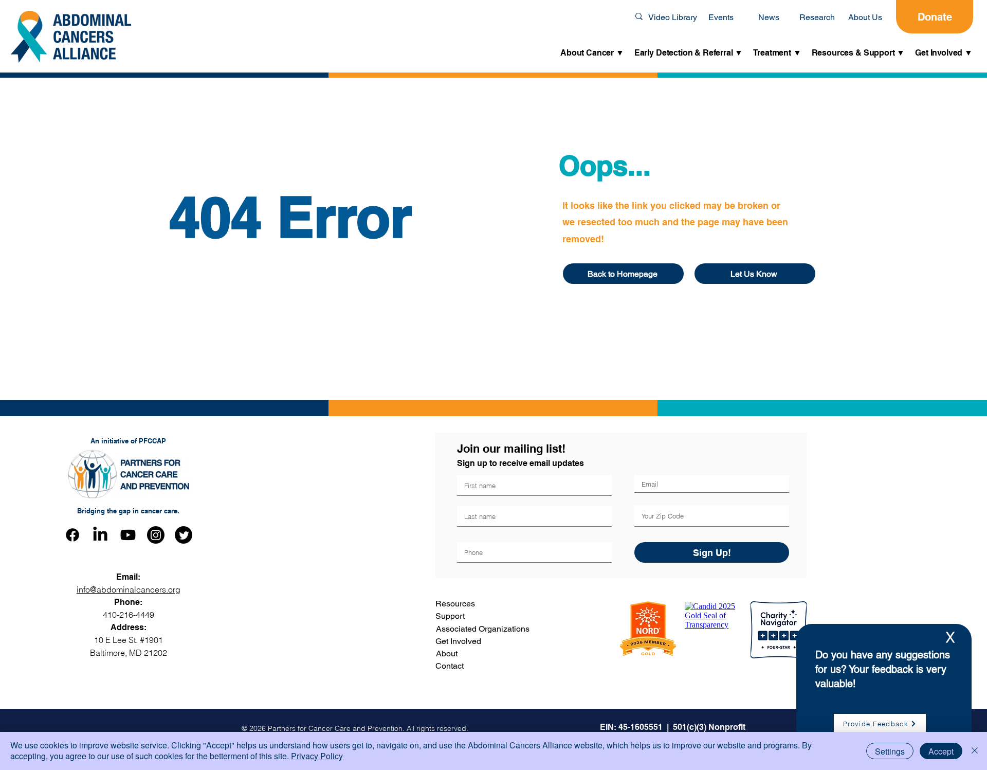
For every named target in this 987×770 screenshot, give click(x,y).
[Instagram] (155, 535)
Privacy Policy (317, 756)
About (447, 653)
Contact (449, 666)
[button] (592, 53)
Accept (941, 751)
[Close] (974, 751)
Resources (455, 603)
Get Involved (458, 641)
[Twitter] (183, 535)
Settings (890, 751)
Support (450, 616)
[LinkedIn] (100, 535)
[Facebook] (72, 535)
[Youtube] (128, 535)
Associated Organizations (482, 629)
